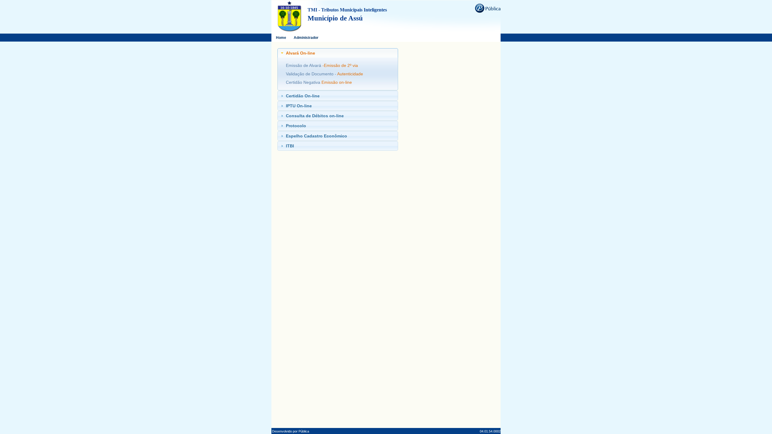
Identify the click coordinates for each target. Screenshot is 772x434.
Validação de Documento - (311, 73)
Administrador (306, 38)
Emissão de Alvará (304, 65)
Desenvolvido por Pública (290, 431)
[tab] (337, 53)
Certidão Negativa (303, 82)
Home (281, 38)
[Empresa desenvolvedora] (488, 8)
